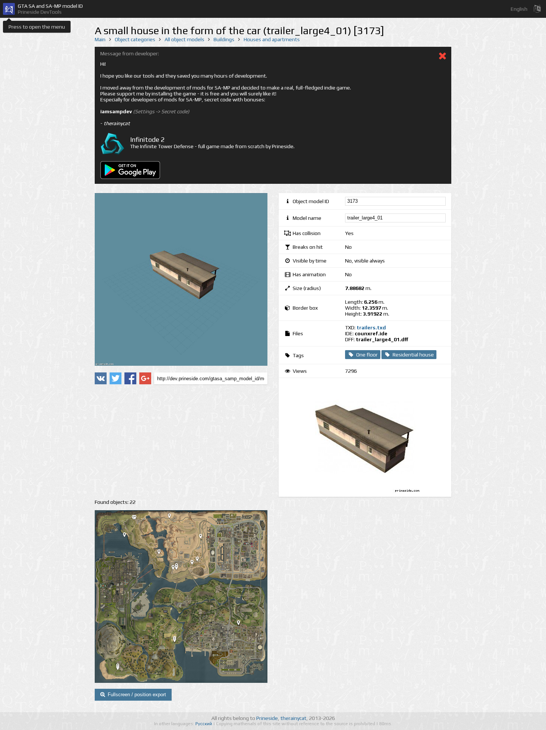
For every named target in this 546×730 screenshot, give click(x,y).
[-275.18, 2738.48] (172, 517)
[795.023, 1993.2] (203, 537)
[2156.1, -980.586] (241, 624)
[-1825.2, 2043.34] (127, 536)
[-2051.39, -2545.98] (120, 669)
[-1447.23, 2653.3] (137, 518)
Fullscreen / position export (137, 694)
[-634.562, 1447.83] (161, 553)
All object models (184, 39)
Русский (204, 723)
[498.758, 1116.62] (195, 563)
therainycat (293, 718)
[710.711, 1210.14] (200, 560)
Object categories (135, 39)
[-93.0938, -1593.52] (177, 641)
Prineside (267, 718)
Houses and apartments (272, 39)
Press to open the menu (37, 27)
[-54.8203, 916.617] (179, 568)
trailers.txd (371, 327)
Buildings (224, 39)
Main (100, 39)
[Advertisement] (181, 442)
